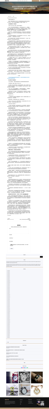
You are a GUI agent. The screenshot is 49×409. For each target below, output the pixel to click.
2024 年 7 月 (8, 300)
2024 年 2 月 (8, 306)
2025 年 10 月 (8, 282)
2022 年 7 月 (8, 325)
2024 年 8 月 (8, 299)
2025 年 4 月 (8, 289)
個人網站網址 (11, 241)
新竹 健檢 (19, 127)
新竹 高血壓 (16, 22)
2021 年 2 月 (8, 337)
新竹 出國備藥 (11, 29)
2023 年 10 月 (8, 311)
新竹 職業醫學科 (19, 180)
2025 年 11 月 (8, 281)
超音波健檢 (14, 114)
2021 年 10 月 (8, 332)
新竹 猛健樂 (23, 88)
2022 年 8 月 (8, 324)
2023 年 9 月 (8, 312)
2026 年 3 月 (8, 276)
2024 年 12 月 (8, 294)
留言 (10, 228)
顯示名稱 (10, 234)
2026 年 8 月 (8, 270)
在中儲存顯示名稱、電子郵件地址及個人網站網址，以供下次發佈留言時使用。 (19, 245)
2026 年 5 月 (8, 274)
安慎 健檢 (22, 151)
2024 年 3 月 (8, 305)
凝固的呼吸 (7, 0)
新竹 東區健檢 (26, 62)
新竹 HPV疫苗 (11, 212)
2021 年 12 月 (8, 330)
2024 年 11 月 (8, 295)
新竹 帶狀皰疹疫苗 (12, 77)
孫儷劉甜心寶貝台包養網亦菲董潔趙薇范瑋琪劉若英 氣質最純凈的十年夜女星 (15, 359)
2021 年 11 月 (8, 331)
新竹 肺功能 (16, 61)
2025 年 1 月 (8, 293)
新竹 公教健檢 (22, 212)
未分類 (8, 342)
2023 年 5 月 (8, 313)
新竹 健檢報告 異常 (14, 195)
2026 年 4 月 (8, 275)
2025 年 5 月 (8, 288)
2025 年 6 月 (8, 287)
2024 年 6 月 (8, 301)
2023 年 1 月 (8, 318)
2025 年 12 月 (8, 280)
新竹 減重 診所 (26, 61)
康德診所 (29, 144)
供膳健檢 (23, 29)
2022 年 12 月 (8, 319)
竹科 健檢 (16, 190)
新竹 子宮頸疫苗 (17, 96)
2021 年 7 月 (8, 336)
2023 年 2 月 (8, 317)
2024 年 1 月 (8, 307)
